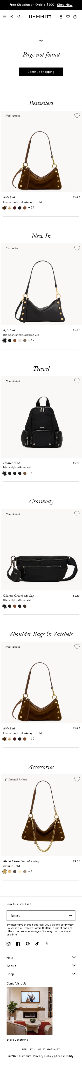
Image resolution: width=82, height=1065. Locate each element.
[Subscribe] (70, 915)
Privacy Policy (43, 1056)
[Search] (19, 17)
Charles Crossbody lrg (18, 595)
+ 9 (30, 606)
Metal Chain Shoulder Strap (21, 861)
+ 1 (30, 473)
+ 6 (30, 871)
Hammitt (25, 1056)
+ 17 (31, 208)
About (11, 966)
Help (10, 958)
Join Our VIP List (19, 904)
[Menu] (4, 17)
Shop (10, 974)
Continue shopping (41, 72)
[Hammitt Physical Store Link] (12, 17)
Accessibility (64, 1056)
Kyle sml (9, 197)
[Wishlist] (68, 16)
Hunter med (11, 463)
